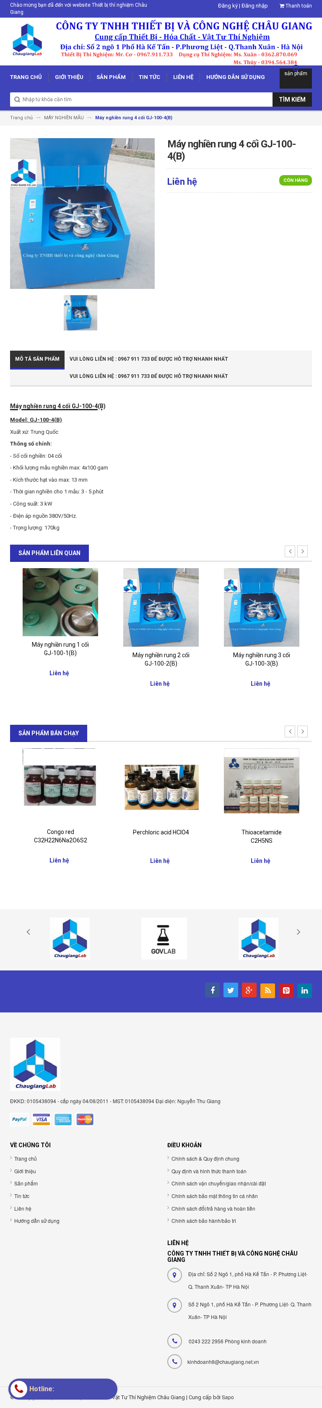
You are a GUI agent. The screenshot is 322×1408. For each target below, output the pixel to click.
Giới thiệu (25, 1171)
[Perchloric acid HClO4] (161, 785)
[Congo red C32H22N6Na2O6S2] (60, 785)
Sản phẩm (26, 1183)
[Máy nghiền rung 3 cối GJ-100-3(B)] (261, 607)
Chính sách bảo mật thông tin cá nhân (214, 1195)
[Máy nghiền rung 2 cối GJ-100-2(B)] (161, 607)
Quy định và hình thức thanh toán (209, 1171)
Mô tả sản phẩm (37, 359)
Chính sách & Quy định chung (205, 1158)
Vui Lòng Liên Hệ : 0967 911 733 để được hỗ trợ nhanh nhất (149, 359)
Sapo (228, 1396)
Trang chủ (25, 1158)
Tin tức (21, 1195)
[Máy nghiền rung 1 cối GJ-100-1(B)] (60, 601)
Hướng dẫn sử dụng (37, 1220)
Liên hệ (22, 1208)
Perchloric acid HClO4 (161, 832)
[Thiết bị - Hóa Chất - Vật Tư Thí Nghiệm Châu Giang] (161, 41)
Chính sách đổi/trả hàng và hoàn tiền (213, 1208)
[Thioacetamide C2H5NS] (261, 785)
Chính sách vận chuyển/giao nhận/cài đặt (218, 1183)
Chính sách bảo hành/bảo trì (203, 1220)
